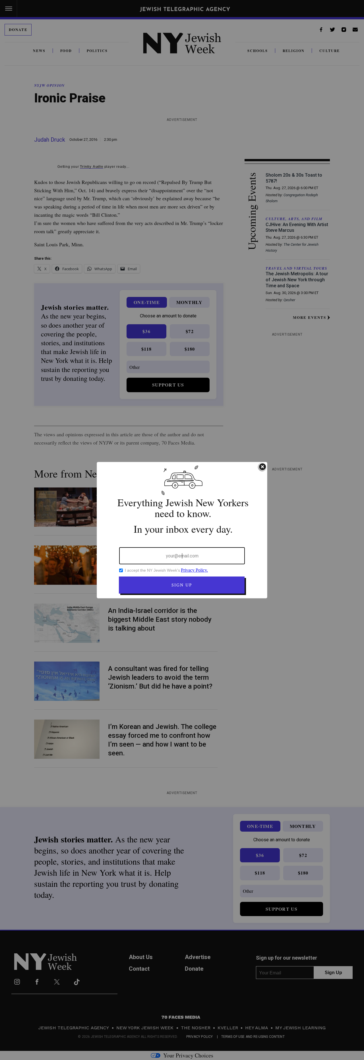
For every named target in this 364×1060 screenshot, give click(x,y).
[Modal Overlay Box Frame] (182, 530)
